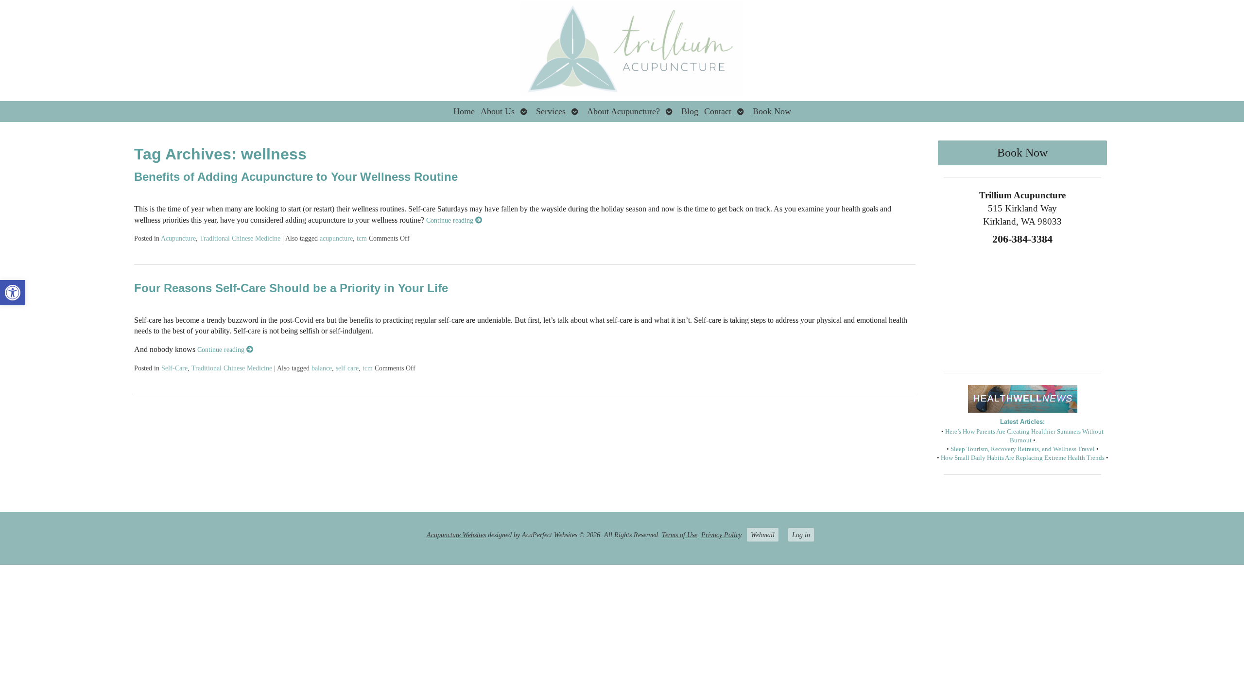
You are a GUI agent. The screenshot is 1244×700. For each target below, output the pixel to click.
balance (321, 368)
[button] (12, 292)
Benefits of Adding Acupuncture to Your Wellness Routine (296, 176)
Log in (801, 535)
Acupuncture (178, 238)
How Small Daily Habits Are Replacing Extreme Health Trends (1023, 458)
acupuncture (336, 238)
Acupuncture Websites (456, 535)
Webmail (763, 535)
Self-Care (174, 368)
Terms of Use (679, 535)
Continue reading (450, 220)
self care (347, 368)
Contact (717, 111)
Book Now (772, 111)
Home (464, 111)
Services (551, 111)
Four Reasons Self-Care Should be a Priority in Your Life (291, 288)
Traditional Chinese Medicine (240, 238)
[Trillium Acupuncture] (622, 50)
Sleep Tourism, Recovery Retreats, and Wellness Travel (1022, 449)
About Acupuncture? (623, 111)
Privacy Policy (721, 535)
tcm (362, 238)
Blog (689, 111)
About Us (498, 111)
